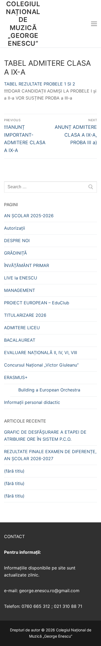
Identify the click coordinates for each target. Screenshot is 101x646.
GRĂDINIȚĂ (15, 253)
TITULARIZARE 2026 (25, 315)
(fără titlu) (14, 471)
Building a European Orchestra (49, 390)
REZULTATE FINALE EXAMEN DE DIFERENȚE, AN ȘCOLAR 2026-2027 (50, 455)
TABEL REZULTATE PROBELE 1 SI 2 (39, 84)
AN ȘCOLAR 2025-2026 (29, 215)
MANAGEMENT (19, 290)
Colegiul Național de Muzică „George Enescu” (23, 23)
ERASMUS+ (16, 377)
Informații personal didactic (32, 402)
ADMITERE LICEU (22, 327)
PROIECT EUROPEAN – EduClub (36, 302)
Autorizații (14, 228)
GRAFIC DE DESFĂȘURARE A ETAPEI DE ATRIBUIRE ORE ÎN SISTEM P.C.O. (45, 435)
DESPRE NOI (17, 240)
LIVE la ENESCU (20, 278)
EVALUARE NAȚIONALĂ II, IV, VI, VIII (40, 352)
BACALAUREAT (19, 340)
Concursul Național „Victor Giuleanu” (41, 365)
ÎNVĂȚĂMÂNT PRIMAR (26, 265)
